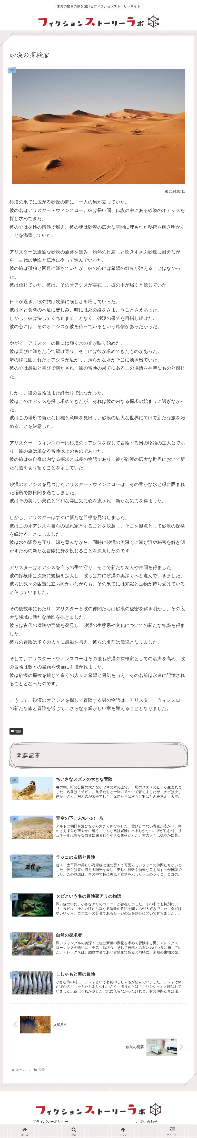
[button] (180, 850)
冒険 (18, 731)
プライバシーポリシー (50, 1122)
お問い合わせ (146, 1122)
